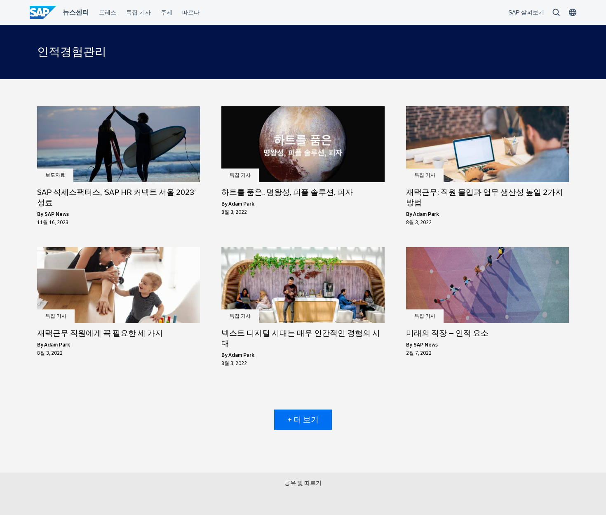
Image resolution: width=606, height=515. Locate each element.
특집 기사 (240, 175)
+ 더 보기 (303, 419)
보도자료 (55, 175)
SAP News (57, 214)
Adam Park (241, 204)
